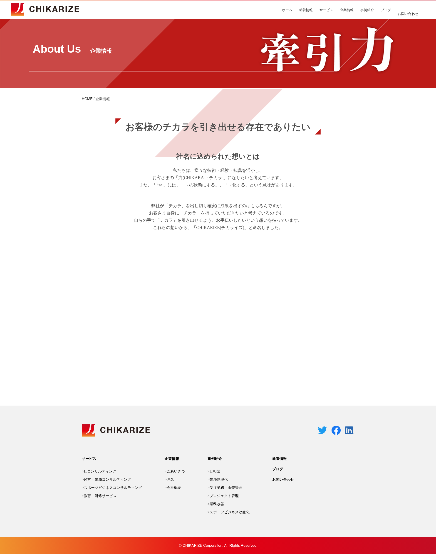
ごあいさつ (176, 471)
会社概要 (174, 488)
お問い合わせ (408, 13)
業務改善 (217, 504)
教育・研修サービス (100, 496)
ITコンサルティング (100, 471)
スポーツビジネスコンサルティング (113, 488)
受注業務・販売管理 (226, 488)
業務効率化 (219, 479)
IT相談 (215, 471)
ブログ (386, 9)
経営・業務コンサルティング (107, 479)
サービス (326, 9)
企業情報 (347, 9)
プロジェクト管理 (224, 496)
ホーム (287, 9)
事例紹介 (367, 9)
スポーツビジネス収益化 (230, 512)
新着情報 (306, 9)
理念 (170, 479)
